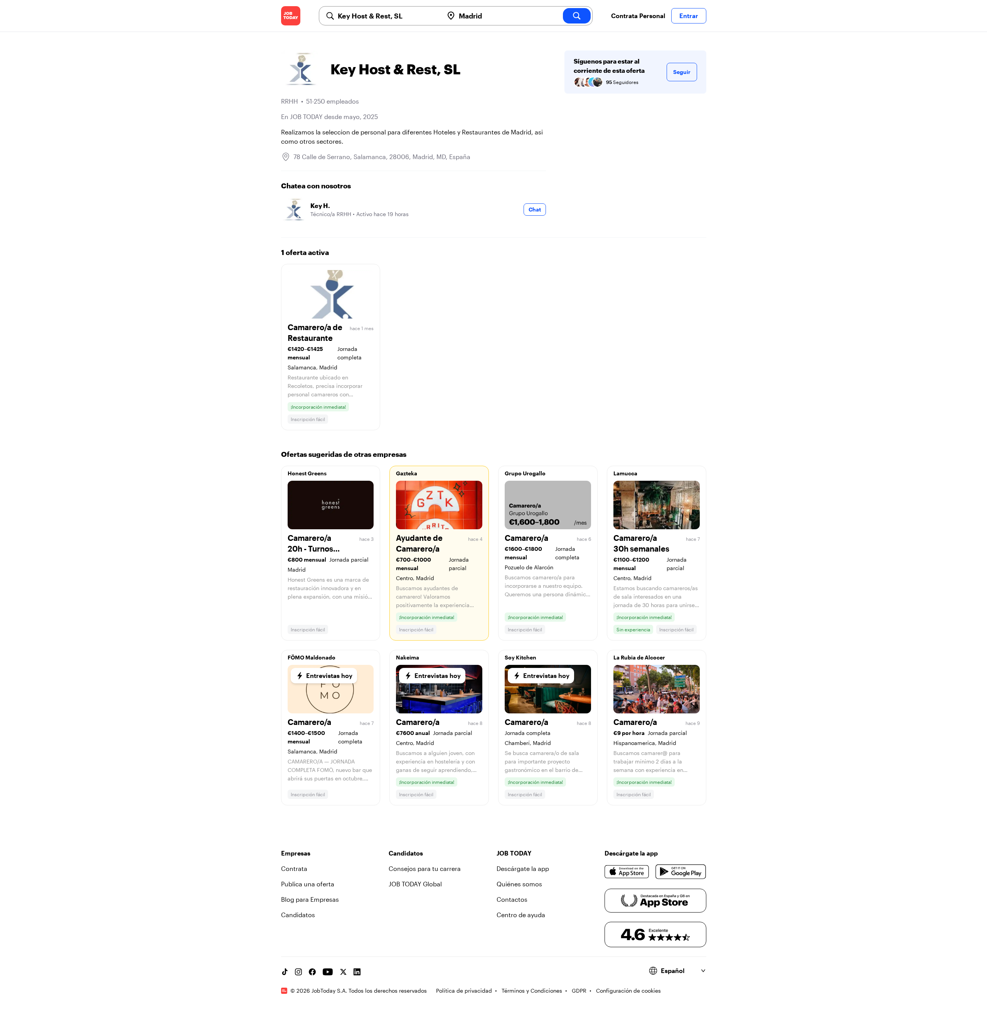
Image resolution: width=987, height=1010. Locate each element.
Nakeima (407, 657)
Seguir (682, 72)
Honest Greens (307, 473)
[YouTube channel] (328, 971)
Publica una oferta (307, 884)
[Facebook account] (312, 971)
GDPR (579, 990)
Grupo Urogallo (525, 473)
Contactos (512, 899)
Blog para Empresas (310, 899)
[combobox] (387, 15)
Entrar (688, 15)
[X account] (343, 971)
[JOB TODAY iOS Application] (627, 871)
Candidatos (298, 914)
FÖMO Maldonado (311, 657)
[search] (577, 15)
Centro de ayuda (521, 914)
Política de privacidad (464, 990)
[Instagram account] (298, 971)
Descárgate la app (523, 868)
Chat (535, 209)
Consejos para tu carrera (425, 868)
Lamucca (625, 473)
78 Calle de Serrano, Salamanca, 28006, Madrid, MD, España (381, 156)
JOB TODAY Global (415, 884)
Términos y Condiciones (532, 990)
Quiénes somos (519, 884)
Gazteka (406, 473)
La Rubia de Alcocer (639, 657)
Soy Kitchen (520, 657)
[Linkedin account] (357, 971)
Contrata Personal (638, 15)
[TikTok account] (284, 971)
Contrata (294, 868)
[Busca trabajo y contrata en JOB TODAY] (290, 15)
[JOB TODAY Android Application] (680, 871)
